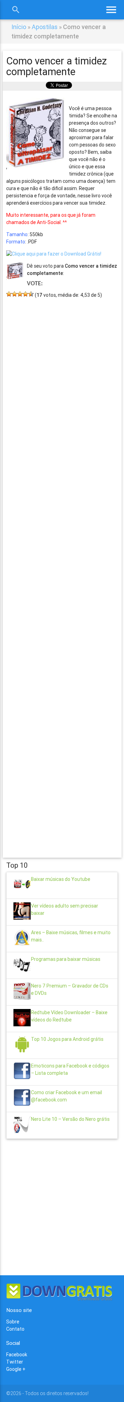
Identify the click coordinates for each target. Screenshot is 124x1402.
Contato (15, 1329)
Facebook (16, 1354)
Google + (15, 1369)
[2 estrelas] (14, 294)
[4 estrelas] (25, 294)
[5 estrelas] (31, 294)
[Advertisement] (62, 568)
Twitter (14, 1362)
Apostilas (45, 27)
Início (18, 27)
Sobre (12, 1322)
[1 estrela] (9, 294)
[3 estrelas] (20, 294)
